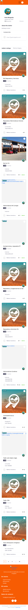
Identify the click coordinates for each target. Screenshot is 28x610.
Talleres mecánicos (11, 90)
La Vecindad (8, 126)
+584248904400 (9, 254)
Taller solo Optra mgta (10, 458)
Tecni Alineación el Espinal (11, 542)
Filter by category (17, 48)
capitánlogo (17, 607)
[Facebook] (13, 601)
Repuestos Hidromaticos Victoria (13, 121)
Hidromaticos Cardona (10, 371)
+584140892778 (9, 128)
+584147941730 (8, 86)
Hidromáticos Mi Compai (10, 205)
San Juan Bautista (9, 548)
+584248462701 (9, 336)
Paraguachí (7, 421)
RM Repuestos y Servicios (11, 78)
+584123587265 (8, 379)
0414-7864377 (8, 508)
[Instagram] (15, 601)
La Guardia (7, 464)
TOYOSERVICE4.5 (8, 415)
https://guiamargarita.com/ (14, 37)
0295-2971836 (8, 550)
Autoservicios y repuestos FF (12, 246)
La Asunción (8, 84)
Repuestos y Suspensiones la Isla (13, 288)
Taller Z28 (6, 500)
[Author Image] (23, 75)
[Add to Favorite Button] (24, 54)
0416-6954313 (8, 423)
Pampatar (7, 294)
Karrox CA (6, 163)
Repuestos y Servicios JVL (11, 329)
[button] (20, 2)
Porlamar (7, 169)
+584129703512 (8, 171)
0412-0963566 (8, 465)
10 (19, 561)
